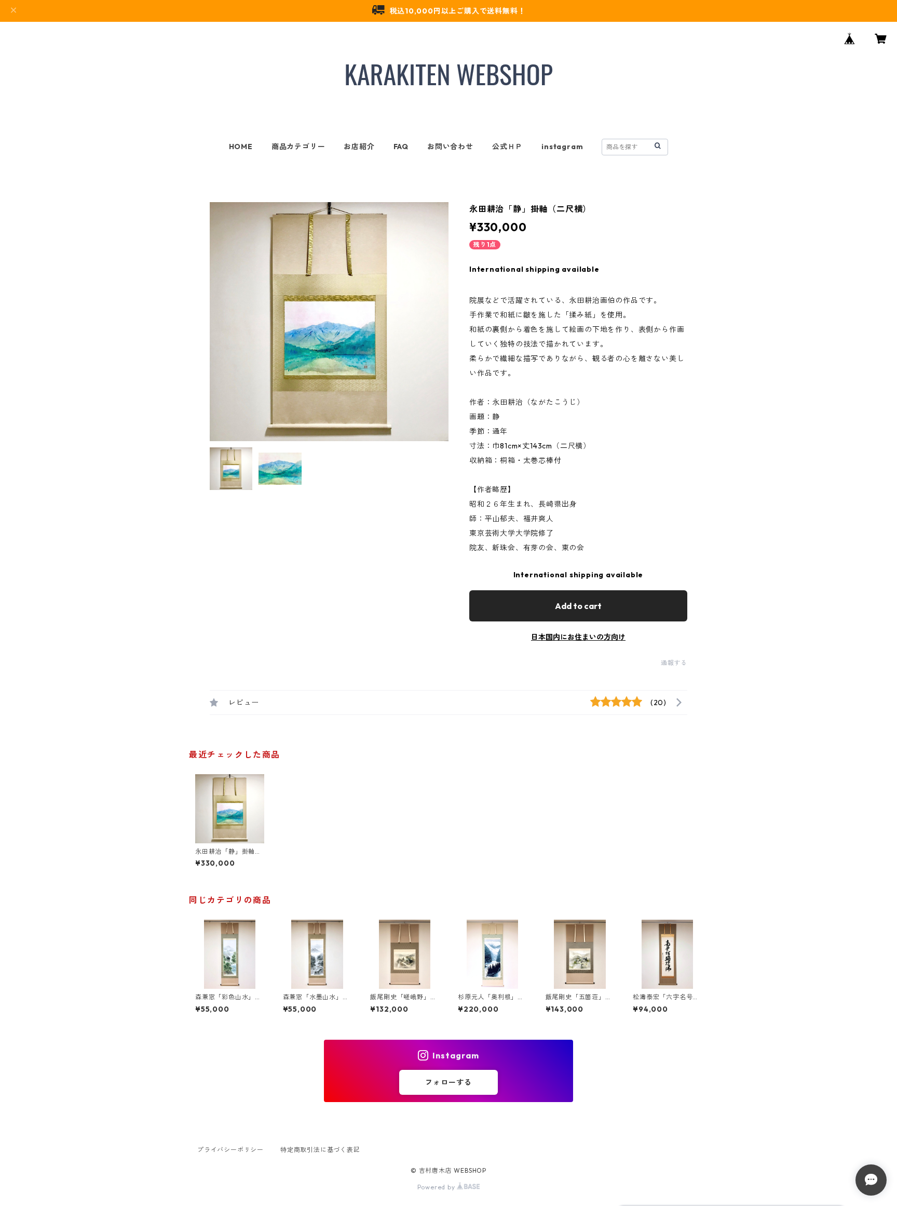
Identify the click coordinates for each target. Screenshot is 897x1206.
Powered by (437, 1187)
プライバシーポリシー (230, 1150)
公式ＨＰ (507, 146)
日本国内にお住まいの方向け (578, 637)
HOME (241, 146)
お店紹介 (359, 146)
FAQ (401, 146)
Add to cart (578, 606)
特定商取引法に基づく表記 (320, 1150)
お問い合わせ (450, 146)
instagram (562, 146)
